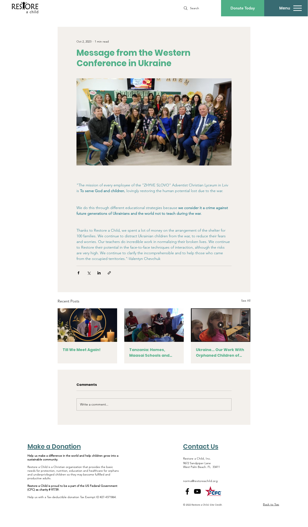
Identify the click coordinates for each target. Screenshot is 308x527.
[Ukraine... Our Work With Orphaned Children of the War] (220, 325)
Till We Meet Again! (82, 349)
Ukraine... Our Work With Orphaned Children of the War (220, 352)
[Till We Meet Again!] (87, 325)
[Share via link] (109, 273)
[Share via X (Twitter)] (89, 273)
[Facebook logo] (187, 491)
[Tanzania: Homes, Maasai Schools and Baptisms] (154, 325)
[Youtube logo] (197, 491)
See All (245, 300)
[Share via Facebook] (78, 273)
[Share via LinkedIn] (99, 273)
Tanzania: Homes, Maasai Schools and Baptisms (149, 352)
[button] (242, 8)
